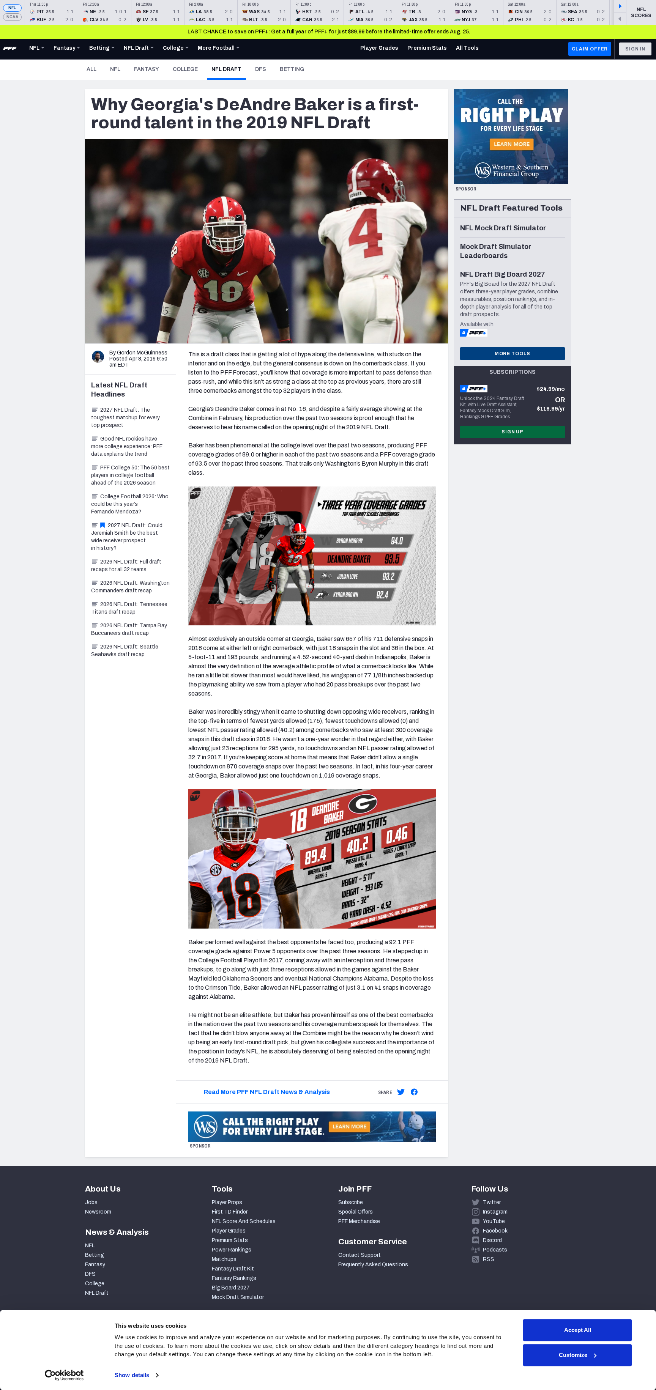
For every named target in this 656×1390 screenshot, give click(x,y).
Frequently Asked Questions (373, 1264)
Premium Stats (230, 1240)
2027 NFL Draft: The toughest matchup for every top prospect (125, 417)
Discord (492, 1240)
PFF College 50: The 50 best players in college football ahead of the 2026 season (130, 475)
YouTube (494, 1221)
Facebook (495, 1231)
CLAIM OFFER (590, 49)
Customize (573, 1355)
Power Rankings (231, 1250)
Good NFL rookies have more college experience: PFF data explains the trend (126, 446)
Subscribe (350, 1202)
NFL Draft (228, 69)
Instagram (495, 1212)
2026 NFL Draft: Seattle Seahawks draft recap (124, 650)
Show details (132, 1375)
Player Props (227, 1202)
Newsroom (98, 1212)
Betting (292, 69)
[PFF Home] (10, 49)
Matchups (224, 1259)
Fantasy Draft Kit (233, 1269)
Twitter (492, 1202)
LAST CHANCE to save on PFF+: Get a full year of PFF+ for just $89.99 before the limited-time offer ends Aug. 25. (329, 32)
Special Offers (355, 1212)
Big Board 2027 (231, 1288)
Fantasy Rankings (234, 1278)
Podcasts (495, 1250)
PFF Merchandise (359, 1221)
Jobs (91, 1202)
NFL (12, 8)
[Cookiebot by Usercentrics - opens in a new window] (64, 1375)
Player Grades (229, 1231)
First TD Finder (230, 1212)
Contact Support (359, 1255)
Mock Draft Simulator (238, 1297)
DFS (260, 69)
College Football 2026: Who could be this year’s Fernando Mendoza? (130, 504)
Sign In (635, 49)
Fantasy (146, 69)
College (185, 69)
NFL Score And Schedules (244, 1221)
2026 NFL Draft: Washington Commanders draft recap (130, 586)
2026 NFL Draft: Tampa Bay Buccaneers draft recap (129, 629)
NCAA (12, 17)
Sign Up (512, 431)
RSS (488, 1259)
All (91, 69)
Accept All (577, 1330)
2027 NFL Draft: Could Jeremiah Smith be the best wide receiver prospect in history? (126, 537)
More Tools (512, 353)
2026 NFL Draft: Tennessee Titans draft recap (129, 608)
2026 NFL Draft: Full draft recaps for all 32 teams (126, 565)
